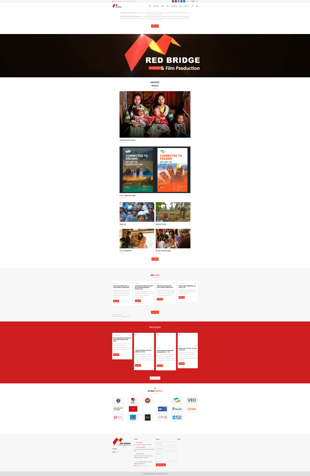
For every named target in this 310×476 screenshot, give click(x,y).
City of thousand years (126, 251)
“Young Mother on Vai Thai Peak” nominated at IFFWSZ (143, 351)
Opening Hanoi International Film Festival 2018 (187, 286)
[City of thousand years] (135, 241)
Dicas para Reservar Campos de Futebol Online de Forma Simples (121, 286)
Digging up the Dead (161, 224)
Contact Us (155, 26)
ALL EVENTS (155, 312)
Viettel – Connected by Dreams (127, 195)
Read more (116, 301)
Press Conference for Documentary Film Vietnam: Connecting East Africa (122, 339)
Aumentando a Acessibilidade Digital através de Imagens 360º (165, 286)
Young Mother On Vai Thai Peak (127, 140)
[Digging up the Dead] (171, 214)
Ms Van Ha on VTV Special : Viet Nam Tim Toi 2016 (187, 349)
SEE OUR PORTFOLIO (155, 68)
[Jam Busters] (135, 214)
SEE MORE (155, 259)
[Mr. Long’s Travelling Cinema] (171, 241)
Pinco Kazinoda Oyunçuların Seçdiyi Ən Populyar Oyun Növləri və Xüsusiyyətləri (144, 287)
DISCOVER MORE (155, 378)
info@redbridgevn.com (119, 1)
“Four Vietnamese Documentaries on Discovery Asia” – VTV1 (165, 351)
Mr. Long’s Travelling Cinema (163, 251)
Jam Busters (123, 224)
